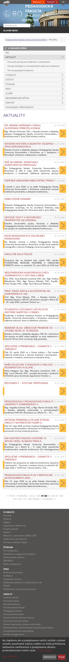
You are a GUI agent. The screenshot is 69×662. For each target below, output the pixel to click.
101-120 (17, 499)
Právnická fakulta (11, 600)
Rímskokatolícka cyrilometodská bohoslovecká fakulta (28, 627)
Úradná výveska (10, 528)
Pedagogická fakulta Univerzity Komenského (26, 39)
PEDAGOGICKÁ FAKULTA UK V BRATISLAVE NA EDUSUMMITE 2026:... (29, 476)
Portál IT (51, 2)
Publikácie (8, 575)
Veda (8, 88)
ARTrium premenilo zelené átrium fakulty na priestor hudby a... (27, 421)
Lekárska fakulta (11, 597)
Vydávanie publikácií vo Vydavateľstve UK (22, 582)
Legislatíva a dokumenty (14, 525)
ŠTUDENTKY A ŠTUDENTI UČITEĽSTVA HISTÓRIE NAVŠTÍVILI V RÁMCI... (26, 310)
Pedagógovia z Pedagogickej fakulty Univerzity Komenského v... (29, 402)
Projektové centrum (12, 579)
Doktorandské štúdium (13, 557)
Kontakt (10, 102)
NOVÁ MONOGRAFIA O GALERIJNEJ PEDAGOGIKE (25, 237)
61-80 (51, 495)
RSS (7, 52)
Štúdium (10, 84)
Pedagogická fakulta (12, 610)
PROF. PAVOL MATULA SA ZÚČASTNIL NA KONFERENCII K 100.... (27, 292)
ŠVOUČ (6, 585)
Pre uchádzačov (10, 550)
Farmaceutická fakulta (13, 614)
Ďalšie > (37, 499)
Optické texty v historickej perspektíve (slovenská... (23, 218)
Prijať (61, 656)
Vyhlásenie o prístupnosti (19, 107)
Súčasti (10, 79)
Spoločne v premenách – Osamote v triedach (28, 458)
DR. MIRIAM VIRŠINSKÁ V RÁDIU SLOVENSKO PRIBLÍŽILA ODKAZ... (23, 126)
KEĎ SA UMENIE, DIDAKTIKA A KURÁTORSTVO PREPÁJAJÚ (21, 163)
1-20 (30, 495)
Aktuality (11, 57)
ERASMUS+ (8, 560)
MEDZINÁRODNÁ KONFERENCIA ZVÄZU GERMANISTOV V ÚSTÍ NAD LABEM (27, 274)
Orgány (6, 522)
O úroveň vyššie (17, 48)
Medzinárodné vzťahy (17, 98)
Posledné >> (49, 499)
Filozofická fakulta (11, 604)
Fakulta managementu (13, 634)
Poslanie (7, 518)
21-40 (37, 495)
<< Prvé (10, 495)
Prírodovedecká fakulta (14, 607)
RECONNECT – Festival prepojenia (26, 383)
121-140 (27, 499)
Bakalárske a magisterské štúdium (19, 554)
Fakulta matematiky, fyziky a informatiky (22, 624)
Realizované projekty (13, 572)
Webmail (37, 2)
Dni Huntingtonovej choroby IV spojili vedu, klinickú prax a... (25, 439)
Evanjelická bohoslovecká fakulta (18, 631)
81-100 (59, 495)
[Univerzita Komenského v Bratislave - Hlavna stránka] (12, 13)
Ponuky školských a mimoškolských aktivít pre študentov (33, 66)
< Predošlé (21, 495)
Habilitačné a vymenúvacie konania (19, 589)
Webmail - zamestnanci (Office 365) (20, 535)
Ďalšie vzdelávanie (12, 564)
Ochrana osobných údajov (15, 542)
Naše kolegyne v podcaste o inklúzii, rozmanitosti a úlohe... (29, 366)
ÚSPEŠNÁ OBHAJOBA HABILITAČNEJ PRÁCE (29, 180)
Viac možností (10, 656)
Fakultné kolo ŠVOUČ (18, 254)
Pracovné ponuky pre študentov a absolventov (29, 61)
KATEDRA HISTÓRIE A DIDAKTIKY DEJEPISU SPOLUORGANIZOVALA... (29, 145)
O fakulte (11, 75)
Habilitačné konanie (18, 199)
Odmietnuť (49, 656)
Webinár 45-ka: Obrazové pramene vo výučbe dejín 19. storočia (29, 329)
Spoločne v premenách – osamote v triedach (28, 347)
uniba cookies (44, 650)
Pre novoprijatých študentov (20, 70)
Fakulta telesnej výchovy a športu (18, 617)
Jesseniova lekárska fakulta (15, 620)
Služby (9, 93)
